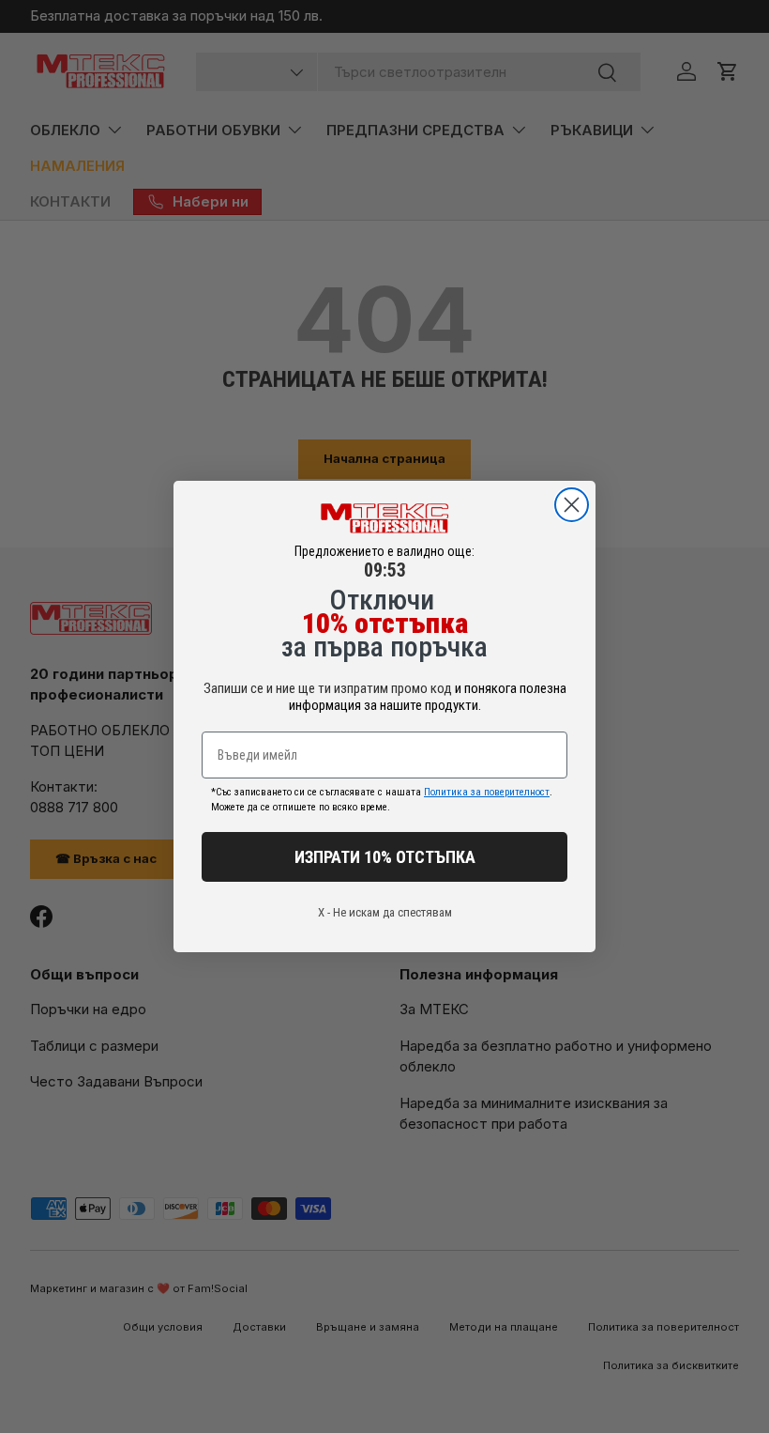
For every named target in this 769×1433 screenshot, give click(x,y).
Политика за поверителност (487, 792)
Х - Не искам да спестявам (385, 912)
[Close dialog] (571, 504)
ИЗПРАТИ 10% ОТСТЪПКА (384, 857)
